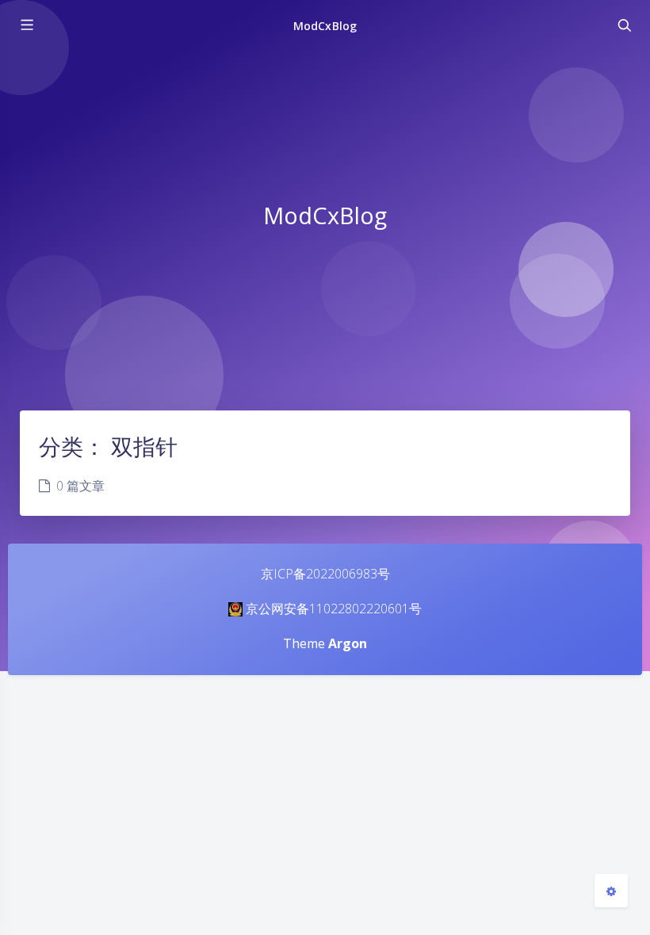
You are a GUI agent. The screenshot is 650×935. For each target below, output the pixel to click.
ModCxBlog (324, 25)
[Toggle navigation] (624, 25)
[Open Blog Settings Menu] (611, 890)
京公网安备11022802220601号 (334, 608)
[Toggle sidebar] (26, 25)
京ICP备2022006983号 (325, 573)
